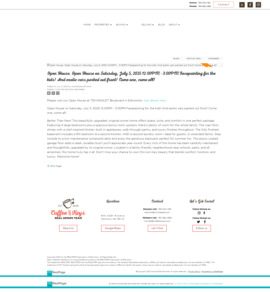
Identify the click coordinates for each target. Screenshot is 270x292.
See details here (155, 100)
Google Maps (113, 228)
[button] (242, 4)
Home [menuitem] (87, 24)
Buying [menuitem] (120, 24)
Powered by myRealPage (212, 271)
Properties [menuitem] (101, 24)
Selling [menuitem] (146, 24)
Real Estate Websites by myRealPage (206, 283)
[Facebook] (204, 222)
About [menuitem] (173, 24)
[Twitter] (198, 222)
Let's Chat (157, 228)
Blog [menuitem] (161, 24)
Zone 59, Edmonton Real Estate (70, 89)
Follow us (201, 228)
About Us (68, 228)
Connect (223, 4)
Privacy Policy (194, 271)
